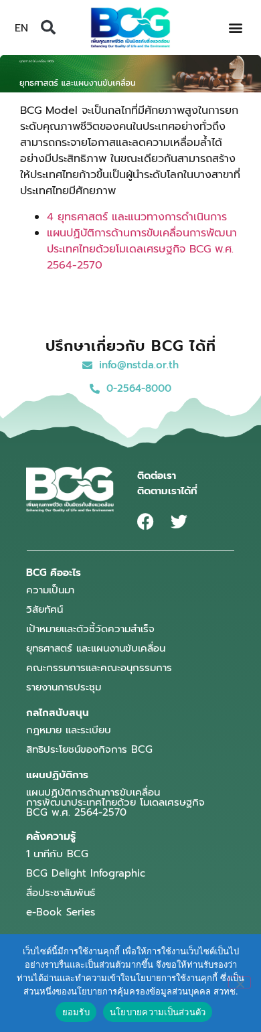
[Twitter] (179, 521)
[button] (48, 27)
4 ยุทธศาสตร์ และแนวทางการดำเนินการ (137, 217)
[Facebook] (145, 521)
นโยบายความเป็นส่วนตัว (158, 1012)
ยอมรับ (76, 1012)
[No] (239, 982)
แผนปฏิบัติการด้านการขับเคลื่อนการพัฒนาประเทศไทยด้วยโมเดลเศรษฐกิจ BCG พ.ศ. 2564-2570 (142, 249)
